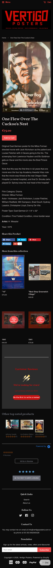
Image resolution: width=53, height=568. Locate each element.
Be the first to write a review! (26, 397)
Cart (49, 2)
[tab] (26, 461)
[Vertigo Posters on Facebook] (26, 515)
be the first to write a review (27, 478)
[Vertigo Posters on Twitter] (20, 515)
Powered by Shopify (41, 557)
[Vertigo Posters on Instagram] (32, 515)
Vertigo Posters (25, 557)
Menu (7, 2)
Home (4, 38)
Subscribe (44, 549)
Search (26, 499)
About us (26, 503)
